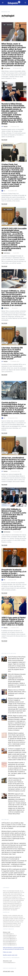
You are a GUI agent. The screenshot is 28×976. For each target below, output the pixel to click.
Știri (4, 24)
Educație (5, 550)
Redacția (5, 126)
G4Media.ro (6, 308)
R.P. (4, 579)
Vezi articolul (4, 81)
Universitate (9, 24)
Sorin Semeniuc (7, 531)
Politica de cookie (7, 952)
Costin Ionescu (7, 68)
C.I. (4, 190)
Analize (5, 490)
